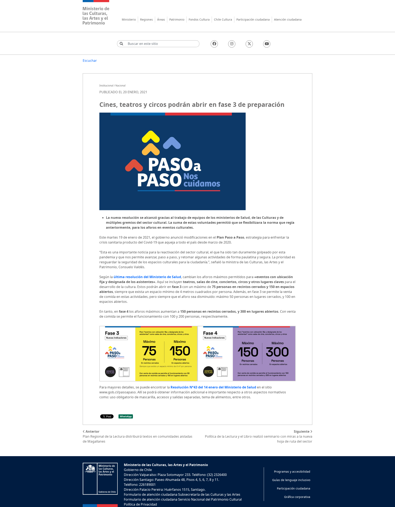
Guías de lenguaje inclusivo (291, 480)
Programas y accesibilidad (292, 471)
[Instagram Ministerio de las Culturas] (231, 44)
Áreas (161, 19)
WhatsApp (126, 416)
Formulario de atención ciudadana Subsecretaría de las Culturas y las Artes (182, 494)
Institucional (106, 85)
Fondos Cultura (199, 19)
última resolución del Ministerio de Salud (147, 277)
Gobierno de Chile (138, 469)
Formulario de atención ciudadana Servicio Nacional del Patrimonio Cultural (183, 499)
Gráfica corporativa (297, 497)
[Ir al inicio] (96, 13)
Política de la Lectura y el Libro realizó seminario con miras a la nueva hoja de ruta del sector (258, 436)
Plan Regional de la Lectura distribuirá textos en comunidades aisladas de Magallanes (137, 436)
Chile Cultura (223, 19)
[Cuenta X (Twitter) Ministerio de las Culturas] (249, 44)
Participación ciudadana (253, 19)
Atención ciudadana (288, 19)
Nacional (120, 85)
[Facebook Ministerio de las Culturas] (214, 44)
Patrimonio (176, 19)
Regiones (146, 19)
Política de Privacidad (140, 504)
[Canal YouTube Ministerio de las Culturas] (266, 44)
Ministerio (129, 19)
